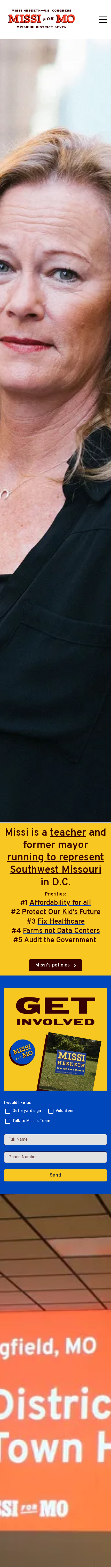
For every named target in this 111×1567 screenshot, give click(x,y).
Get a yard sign (26, 1111)
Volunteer (65, 1111)
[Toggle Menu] (103, 20)
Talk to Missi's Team (31, 1121)
